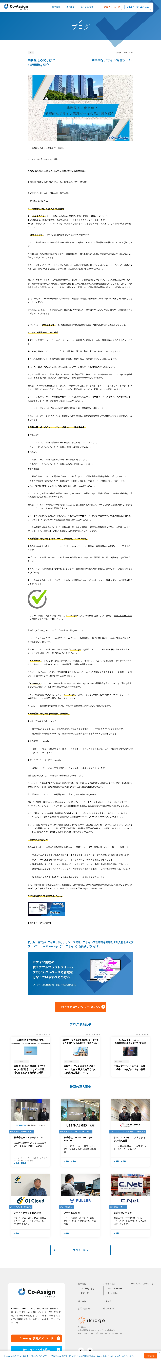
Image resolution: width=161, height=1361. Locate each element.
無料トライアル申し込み (138, 7)
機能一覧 (85, 1293)
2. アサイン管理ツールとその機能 (43, 159)
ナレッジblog (112, 1293)
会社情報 (107, 1308)
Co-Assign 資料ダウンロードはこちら (80, 1007)
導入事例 (70, 7)
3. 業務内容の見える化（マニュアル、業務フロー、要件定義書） (57, 171)
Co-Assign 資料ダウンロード (36, 1338)
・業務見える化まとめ (38, 201)
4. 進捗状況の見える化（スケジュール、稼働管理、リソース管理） (58, 182)
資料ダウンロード (112, 7)
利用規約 (107, 1301)
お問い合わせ (84, 1308)
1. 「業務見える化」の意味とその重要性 (46, 148)
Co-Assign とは (88, 1289)
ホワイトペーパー (114, 1289)
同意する (151, 1356)
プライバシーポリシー (141, 1284)
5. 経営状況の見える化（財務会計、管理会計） (49, 193)
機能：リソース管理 (123, 616)
